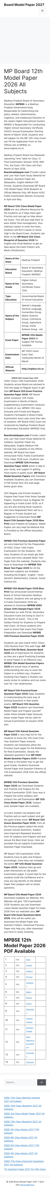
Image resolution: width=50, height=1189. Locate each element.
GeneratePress (27, 1185)
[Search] (41, 1082)
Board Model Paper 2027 (24, 5)
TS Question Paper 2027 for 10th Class (25, 1169)
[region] (25, 38)
